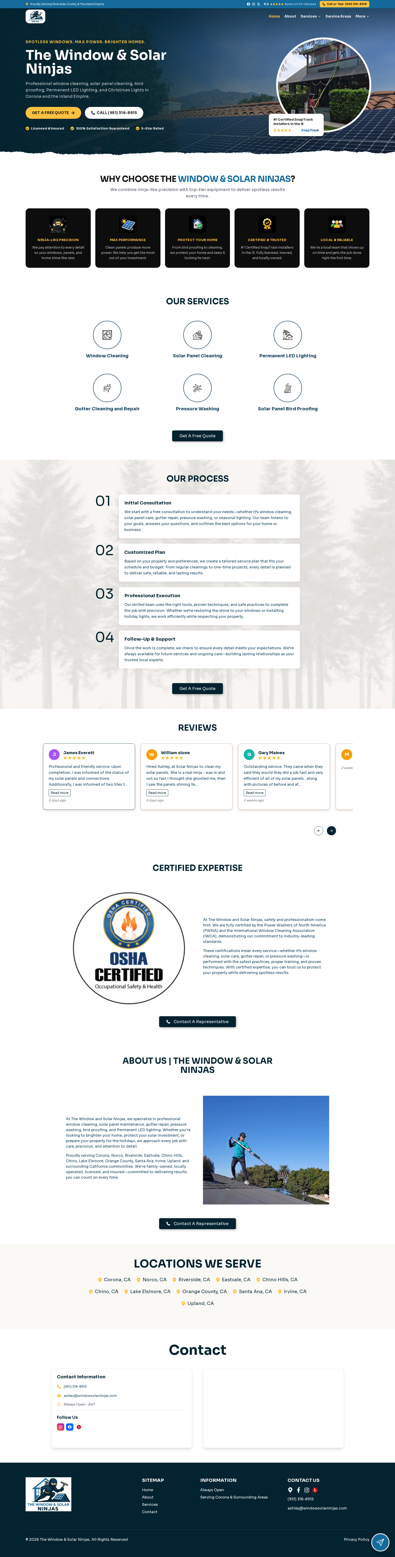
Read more (60, 793)
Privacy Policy (356, 1539)
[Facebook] (248, 4)
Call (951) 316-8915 (117, 112)
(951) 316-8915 (347, 4)
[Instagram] (253, 4)
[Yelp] (258, 4)
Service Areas (338, 16)
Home (274, 16)
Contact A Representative (201, 1021)
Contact (149, 1511)
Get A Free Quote (197, 435)
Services (309, 16)
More (360, 16)
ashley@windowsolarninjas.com (90, 1396)
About (290, 16)
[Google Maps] (290, 1490)
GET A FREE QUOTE (50, 112)
